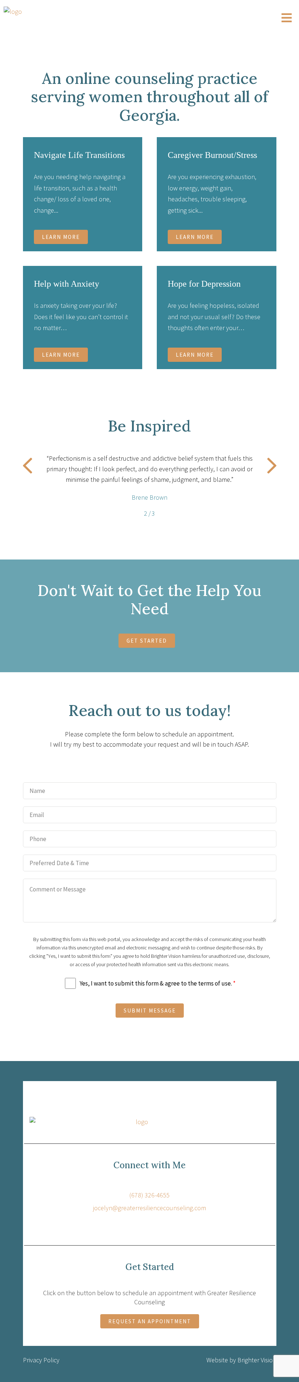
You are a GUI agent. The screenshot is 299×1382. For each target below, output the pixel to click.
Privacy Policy (41, 1360)
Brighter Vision (256, 1360)
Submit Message (150, 1010)
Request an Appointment (149, 1321)
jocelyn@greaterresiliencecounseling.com (149, 1208)
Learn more (61, 236)
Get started (147, 640)
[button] (27, 467)
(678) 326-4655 (149, 1195)
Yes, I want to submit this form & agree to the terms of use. (157, 983)
